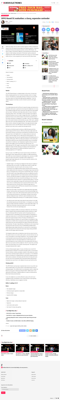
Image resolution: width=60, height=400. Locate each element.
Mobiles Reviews (5, 15)
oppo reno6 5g (17, 325)
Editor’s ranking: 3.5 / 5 (28, 65)
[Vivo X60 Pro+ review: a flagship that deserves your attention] (22, 348)
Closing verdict (11, 65)
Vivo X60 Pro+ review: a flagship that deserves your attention (19, 315)
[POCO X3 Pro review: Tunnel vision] (8, 348)
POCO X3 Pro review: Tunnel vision (14, 313)
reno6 (22, 325)
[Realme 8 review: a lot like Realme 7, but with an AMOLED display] (52, 348)
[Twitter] (48, 31)
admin (6, 21)
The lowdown (26, 63)
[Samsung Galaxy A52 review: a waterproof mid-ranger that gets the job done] (37, 348)
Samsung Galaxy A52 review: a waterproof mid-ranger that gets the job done (37, 355)
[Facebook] (43, 31)
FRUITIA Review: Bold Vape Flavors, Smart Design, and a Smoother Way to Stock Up (50, 95)
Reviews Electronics (12, 3)
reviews (24, 325)
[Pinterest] (52, 31)
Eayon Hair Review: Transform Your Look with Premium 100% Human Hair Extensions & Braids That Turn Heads (54, 64)
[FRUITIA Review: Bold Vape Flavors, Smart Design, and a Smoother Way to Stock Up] (45, 57)
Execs (9, 67)
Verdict (9, 63)
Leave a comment (33, 335)
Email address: (4, 387)
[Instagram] (57, 31)
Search (56, 86)
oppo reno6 (12, 325)
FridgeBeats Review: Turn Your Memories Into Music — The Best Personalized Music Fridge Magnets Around (54, 71)
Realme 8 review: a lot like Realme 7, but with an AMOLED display (20, 320)
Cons (25, 67)
